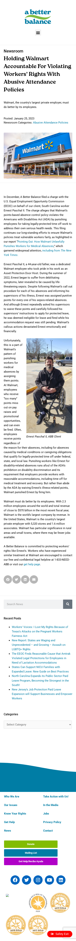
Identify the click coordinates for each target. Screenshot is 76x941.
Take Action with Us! (55, 796)
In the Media (50, 805)
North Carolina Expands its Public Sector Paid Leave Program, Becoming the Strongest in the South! (40, 680)
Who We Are (11, 796)
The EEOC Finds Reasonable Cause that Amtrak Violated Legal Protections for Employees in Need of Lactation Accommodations (41, 658)
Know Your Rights (15, 813)
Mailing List (31, 852)
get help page (32, 564)
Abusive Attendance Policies (50, 122)
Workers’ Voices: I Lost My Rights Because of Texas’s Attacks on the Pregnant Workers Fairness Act (40, 631)
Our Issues (10, 805)
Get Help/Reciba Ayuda (31, 861)
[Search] (67, 604)
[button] (38, 32)
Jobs (46, 813)
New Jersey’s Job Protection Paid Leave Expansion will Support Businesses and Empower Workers (42, 694)
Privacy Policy (52, 822)
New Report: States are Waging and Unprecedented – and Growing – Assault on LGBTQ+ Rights (38, 645)
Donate (30, 844)
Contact (48, 830)
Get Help (9, 822)
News (7, 830)
